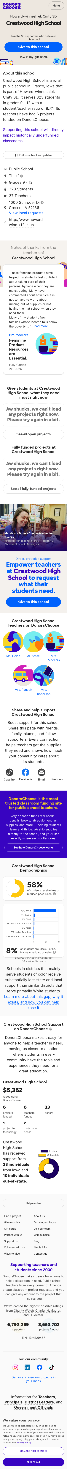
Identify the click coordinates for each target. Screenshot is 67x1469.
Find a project (12, 1216)
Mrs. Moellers (18, 335)
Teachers (46, 1397)
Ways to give (12, 1253)
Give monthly (12, 1222)
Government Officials (33, 1407)
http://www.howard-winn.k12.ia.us (26, 222)
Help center (33, 1203)
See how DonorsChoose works (33, 847)
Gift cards (10, 1228)
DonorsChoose (12, 6)
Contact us (40, 1253)
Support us (10, 1241)
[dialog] (33, 1442)
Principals (14, 1402)
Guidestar (36, 1315)
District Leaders (39, 1402)
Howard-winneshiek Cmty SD (33, 16)
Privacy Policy (24, 1442)
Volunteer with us (14, 1247)
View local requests (26, 213)
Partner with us (13, 1234)
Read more (40, 326)
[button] (9, 774)
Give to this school (33, 47)
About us (39, 1216)
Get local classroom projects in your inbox (33, 1379)
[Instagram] (15, 1367)
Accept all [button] (34, 1462)
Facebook (25, 779)
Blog (36, 1241)
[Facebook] (39, 1367)
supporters (18, 1326)
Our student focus (45, 1222)
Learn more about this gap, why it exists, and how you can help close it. (33, 1002)
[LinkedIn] (27, 1367)
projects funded (49, 1326)
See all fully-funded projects (34, 489)
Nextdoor (58, 779)
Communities (42, 1234)
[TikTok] (51, 1367)
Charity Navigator (47, 1310)
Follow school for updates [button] (35, 155)
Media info (40, 1247)
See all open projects (33, 434)
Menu (56, 5)
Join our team (42, 1228)
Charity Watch (24, 1310)
